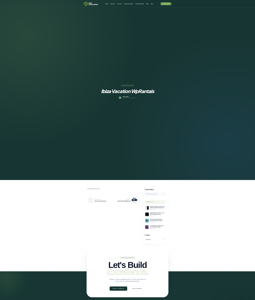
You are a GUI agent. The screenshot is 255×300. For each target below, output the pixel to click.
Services (119, 3)
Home (106, 3)
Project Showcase (128, 3)
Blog (147, 3)
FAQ (152, 3)
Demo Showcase (140, 3)
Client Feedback (165, 3)
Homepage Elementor (93, 188)
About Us (113, 3)
